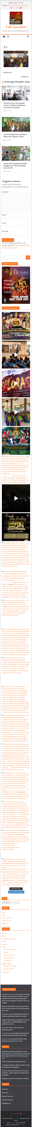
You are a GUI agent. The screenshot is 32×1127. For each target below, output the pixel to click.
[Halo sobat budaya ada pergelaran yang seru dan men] (16, 757)
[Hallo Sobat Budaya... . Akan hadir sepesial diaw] (16, 786)
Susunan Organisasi (9, 955)
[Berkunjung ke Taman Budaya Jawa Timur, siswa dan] (16, 355)
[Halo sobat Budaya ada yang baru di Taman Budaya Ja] (16, 728)
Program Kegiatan (7, 964)
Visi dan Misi (7, 960)
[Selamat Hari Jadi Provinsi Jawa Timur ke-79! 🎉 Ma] (16, 613)
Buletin (4, 936)
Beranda (4, 933)
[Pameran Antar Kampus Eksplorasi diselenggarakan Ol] (16, 383)
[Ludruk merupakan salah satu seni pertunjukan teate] (16, 814)
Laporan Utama (6, 920)
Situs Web (5, 231)
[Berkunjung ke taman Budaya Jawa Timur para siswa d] (16, 412)
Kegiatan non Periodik (10, 966)
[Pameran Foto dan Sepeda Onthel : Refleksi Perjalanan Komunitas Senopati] (16, 87)
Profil (3, 947)
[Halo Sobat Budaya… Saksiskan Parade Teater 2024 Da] (16, 527)
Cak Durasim (16, 26)
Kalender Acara (6, 918)
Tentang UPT (5, 972)
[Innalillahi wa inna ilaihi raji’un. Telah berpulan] (16, 671)
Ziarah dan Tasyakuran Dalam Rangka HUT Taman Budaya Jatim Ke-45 (15, 165)
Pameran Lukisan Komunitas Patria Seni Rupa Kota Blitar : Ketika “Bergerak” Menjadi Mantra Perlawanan (15, 1073)
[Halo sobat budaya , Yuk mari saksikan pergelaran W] (16, 699)
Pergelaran (5, 923)
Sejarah (6, 952)
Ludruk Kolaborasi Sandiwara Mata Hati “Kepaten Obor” (15, 135)
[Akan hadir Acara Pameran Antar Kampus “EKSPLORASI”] (16, 584)
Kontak (4, 941)
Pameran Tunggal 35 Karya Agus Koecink (14, 1061)
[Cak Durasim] (4, 36)
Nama (4, 215)
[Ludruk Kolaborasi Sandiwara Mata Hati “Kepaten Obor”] (16, 118)
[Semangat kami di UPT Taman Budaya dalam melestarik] (16, 843)
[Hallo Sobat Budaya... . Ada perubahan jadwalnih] (16, 872)
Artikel (4, 912)
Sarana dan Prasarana (10, 949)
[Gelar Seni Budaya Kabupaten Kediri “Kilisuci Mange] (16, 326)
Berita (3, 915)
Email (4, 223)
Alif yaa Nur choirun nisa (9, 1027)
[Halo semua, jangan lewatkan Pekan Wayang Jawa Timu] (16, 441)
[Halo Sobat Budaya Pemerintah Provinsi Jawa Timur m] (16, 642)
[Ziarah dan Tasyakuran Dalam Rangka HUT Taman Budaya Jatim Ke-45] (16, 147)
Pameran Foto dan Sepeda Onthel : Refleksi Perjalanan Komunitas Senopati (14, 105)
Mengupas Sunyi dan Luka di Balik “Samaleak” (15, 1078)
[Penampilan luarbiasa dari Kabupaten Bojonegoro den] (16, 556)
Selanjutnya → (25, 76)
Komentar (5, 192)
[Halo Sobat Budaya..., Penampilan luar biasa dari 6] (16, 498)
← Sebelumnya (7, 72)
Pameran (4, 944)
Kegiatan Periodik (9, 969)
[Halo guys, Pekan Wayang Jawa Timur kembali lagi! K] (16, 470)
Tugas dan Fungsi (9, 958)
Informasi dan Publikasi (8, 939)
